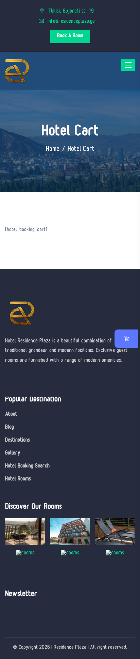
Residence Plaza (70, 648)
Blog (9, 428)
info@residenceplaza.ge (70, 22)
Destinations (17, 441)
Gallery (12, 454)
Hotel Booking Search (27, 467)
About (11, 415)
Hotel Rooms (18, 480)
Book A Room (70, 36)
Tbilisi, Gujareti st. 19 (70, 12)
